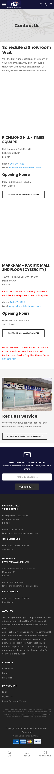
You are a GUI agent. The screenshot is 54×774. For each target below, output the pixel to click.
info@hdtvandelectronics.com (25, 167)
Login (4, 691)
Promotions (8, 677)
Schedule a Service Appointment (25, 436)
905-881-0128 (17, 163)
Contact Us (7, 668)
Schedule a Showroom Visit (23, 194)
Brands (5, 673)
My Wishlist (7, 696)
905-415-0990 (17, 302)
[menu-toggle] (4, 4)
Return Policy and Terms (14, 701)
